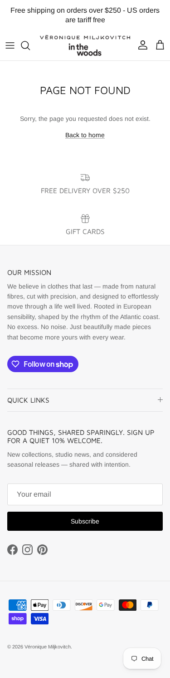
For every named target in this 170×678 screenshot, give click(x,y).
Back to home (85, 135)
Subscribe (85, 521)
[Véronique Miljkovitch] (85, 45)
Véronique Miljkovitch (47, 646)
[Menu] (10, 45)
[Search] (30, 45)
